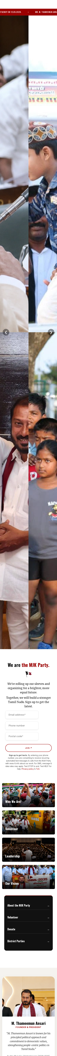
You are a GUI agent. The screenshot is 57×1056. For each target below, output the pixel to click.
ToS (38, 769)
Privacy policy (28, 769)
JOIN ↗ (28, 748)
